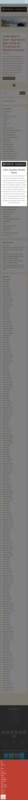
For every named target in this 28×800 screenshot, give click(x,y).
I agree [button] (3, 796)
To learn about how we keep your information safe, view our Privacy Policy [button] (4, 785)
